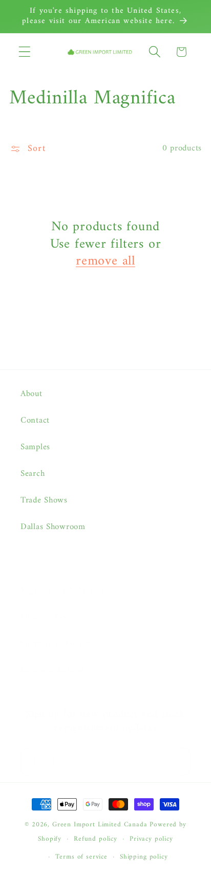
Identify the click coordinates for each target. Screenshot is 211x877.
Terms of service (81, 857)
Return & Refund (52, 670)
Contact (35, 420)
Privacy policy (151, 839)
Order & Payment (53, 617)
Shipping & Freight (55, 643)
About (31, 394)
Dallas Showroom (53, 527)
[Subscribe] (176, 762)
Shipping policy (144, 857)
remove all (105, 261)
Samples (35, 447)
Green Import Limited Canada (99, 824)
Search (32, 473)
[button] (24, 51)
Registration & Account (64, 590)
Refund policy (95, 839)
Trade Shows (44, 500)
